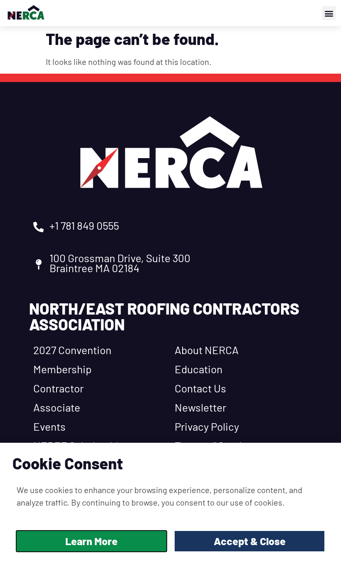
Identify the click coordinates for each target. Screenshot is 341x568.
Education (198, 368)
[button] (329, 13)
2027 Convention (72, 349)
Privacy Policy (207, 426)
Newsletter (200, 407)
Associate (56, 407)
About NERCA (207, 349)
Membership (62, 368)
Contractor (58, 388)
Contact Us (200, 388)
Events (49, 426)
